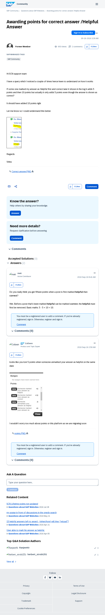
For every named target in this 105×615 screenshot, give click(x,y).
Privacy (26, 586)
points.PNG (20, 433)
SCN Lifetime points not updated (22, 504)
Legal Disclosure (78, 593)
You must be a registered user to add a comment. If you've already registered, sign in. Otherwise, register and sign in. (48, 318)
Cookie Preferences (26, 608)
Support (78, 601)
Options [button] (97, 33)
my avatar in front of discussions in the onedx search (32, 512)
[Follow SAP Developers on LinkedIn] (60, 577)
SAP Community (13, 11)
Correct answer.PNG (21, 171)
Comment (92, 186)
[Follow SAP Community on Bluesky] (50, 577)
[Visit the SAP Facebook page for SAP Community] (45, 577)
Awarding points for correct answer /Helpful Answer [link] (66, 11)
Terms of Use (78, 586)
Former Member (23, 46)
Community (22, 4)
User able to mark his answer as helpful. (26, 530)
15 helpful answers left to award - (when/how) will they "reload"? (38, 521)
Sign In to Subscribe (83, 33)
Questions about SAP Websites (32, 11)
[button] (87, 46)
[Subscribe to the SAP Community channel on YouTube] (55, 577)
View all (10, 561)
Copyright (26, 593)
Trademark (26, 601)
